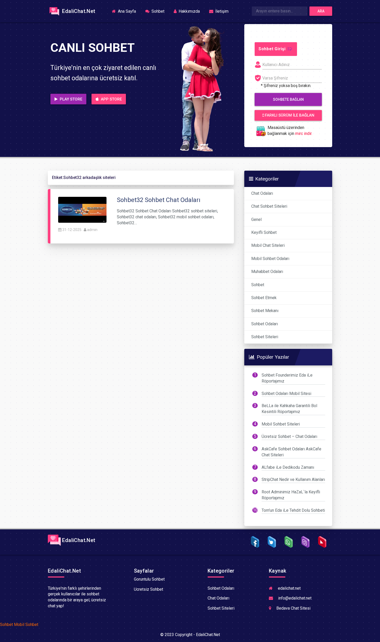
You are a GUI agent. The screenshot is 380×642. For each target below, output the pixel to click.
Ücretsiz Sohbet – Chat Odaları (289, 436)
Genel (256, 219)
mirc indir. (303, 133)
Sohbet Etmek (264, 297)
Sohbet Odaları (264, 323)
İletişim (221, 11)
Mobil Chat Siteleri (268, 245)
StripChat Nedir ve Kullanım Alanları (293, 479)
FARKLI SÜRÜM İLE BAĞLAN (289, 115)
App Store (111, 99)
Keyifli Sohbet (264, 232)
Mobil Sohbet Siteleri (281, 424)
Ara (320, 11)
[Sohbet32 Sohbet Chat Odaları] (82, 209)
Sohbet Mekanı (264, 310)
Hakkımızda (189, 11)
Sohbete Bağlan (288, 99)
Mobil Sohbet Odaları (270, 258)
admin (92, 230)
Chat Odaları (262, 193)
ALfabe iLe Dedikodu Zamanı (288, 467)
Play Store (70, 99)
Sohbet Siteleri (264, 336)
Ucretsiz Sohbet (148, 589)
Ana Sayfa (128, 11)
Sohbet (157, 11)
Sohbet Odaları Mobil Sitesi (286, 393)
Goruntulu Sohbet (149, 579)
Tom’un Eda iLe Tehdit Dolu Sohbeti (293, 510)
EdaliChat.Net (78, 11)
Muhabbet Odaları (267, 271)
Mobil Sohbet (26, 624)
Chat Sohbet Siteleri (269, 206)
